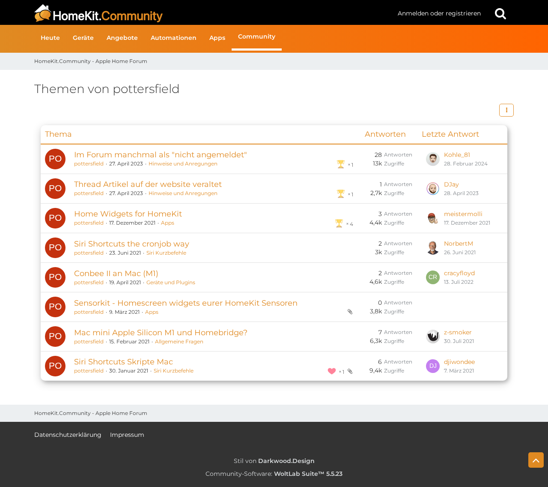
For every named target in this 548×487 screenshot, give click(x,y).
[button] (506, 110)
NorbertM (458, 243)
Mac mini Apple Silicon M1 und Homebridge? (160, 332)
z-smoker (458, 332)
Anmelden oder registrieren (439, 13)
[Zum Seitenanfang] (536, 460)
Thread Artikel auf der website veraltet (148, 184)
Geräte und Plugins (170, 282)
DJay (451, 184)
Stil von (274, 461)
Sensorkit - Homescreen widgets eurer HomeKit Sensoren (186, 303)
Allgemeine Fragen (179, 341)
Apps (167, 222)
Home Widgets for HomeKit (128, 214)
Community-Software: (274, 474)
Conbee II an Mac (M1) (116, 273)
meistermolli (463, 214)
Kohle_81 (457, 155)
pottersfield (89, 163)
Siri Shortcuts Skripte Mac (123, 362)
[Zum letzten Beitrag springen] (433, 159)
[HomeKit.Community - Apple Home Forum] (212, 13)
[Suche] (500, 13)
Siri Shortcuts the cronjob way (131, 244)
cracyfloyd (459, 273)
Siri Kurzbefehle (166, 253)
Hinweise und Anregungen (183, 163)
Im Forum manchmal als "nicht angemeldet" (160, 154)
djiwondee (459, 362)
